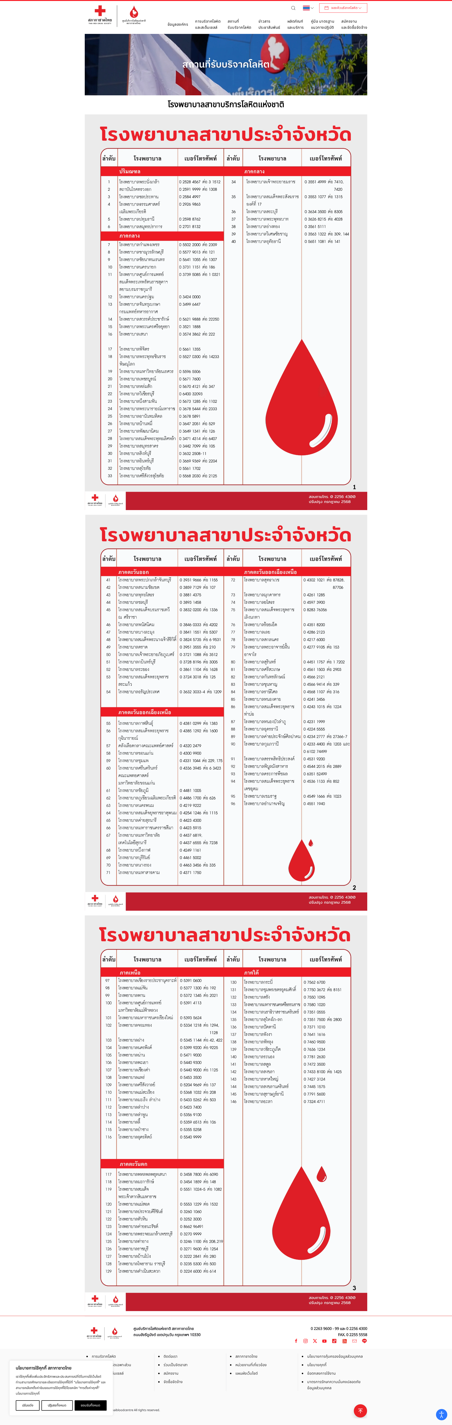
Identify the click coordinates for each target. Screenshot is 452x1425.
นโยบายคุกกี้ (317, 1365)
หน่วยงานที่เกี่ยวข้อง (251, 1365)
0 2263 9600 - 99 (325, 1329)
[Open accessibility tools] (441, 1414)
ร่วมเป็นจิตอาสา (176, 1365)
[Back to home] (117, 16)
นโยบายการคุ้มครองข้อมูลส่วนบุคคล (335, 1356)
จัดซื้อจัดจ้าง (173, 1382)
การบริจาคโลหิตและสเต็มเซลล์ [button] (208, 24)
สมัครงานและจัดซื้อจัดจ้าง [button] (354, 24)
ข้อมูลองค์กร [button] (178, 24)
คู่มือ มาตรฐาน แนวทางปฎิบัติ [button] (323, 24)
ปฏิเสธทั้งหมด (57, 1405)
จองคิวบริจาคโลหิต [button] (344, 7)
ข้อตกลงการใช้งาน (321, 1373)
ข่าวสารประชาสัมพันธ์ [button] (269, 24)
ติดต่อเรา (171, 1356)
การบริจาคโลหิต (104, 1356)
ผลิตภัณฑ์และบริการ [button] (295, 24)
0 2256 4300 (356, 1329)
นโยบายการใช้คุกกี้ (28, 1393)
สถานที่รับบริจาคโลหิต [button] (239, 24)
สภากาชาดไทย (246, 1356)
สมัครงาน (171, 1373)
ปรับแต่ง (27, 1405)
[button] (294, 7)
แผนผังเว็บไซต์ (246, 1373)
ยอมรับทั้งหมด (90, 1405)
